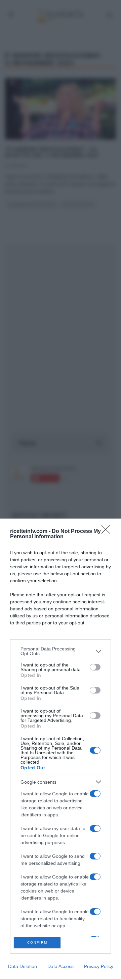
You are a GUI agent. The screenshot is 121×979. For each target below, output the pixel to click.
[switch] (95, 667)
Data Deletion (22, 966)
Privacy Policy (98, 966)
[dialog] (60, 749)
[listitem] (60, 651)
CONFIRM (37, 942)
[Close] (108, 531)
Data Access (60, 966)
